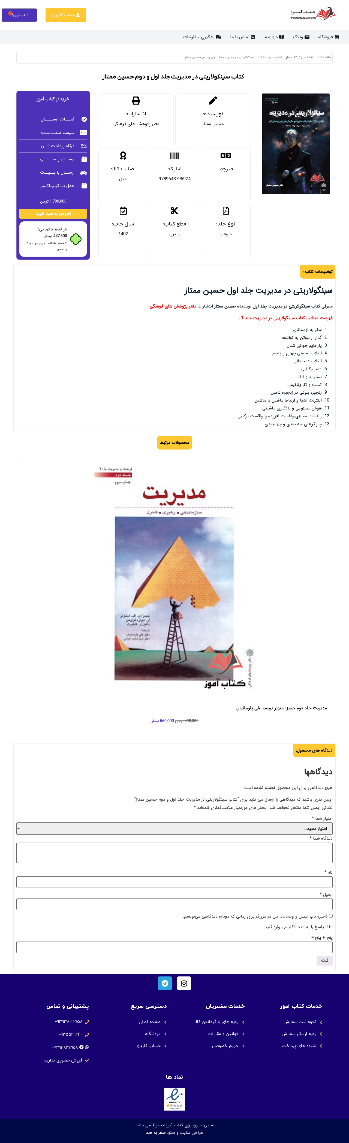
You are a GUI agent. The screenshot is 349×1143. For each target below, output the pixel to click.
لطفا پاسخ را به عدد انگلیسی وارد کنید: (298, 927)
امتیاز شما (322, 818)
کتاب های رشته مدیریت (281, 57)
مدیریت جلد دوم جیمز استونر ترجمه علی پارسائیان (281, 708)
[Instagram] (184, 983)
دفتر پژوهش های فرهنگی (136, 123)
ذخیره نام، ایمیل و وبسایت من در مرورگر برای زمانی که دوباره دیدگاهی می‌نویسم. (255, 916)
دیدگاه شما (321, 838)
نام (328, 872)
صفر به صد (156, 1132)
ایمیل (326, 894)
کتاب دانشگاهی (311, 57)
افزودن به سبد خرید (53, 213)
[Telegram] (165, 983)
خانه (328, 57)
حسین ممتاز (213, 123)
